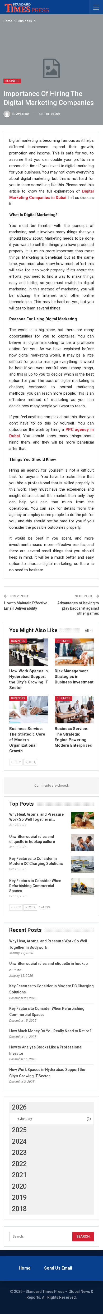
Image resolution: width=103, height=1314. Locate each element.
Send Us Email (58, 1268)
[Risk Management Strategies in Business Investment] (74, 652)
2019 (19, 1197)
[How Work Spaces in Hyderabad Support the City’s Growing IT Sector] (28, 652)
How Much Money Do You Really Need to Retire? (50, 1031)
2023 (19, 1152)
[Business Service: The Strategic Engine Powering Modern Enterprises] (74, 709)
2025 (19, 1130)
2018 (19, 1209)
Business (12, 81)
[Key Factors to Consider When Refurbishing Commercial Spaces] (82, 886)
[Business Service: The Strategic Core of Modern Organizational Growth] (28, 709)
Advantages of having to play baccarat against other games (78, 608)
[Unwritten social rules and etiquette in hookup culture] (82, 842)
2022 (19, 1164)
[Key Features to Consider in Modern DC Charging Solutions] (82, 864)
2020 (19, 1186)
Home (25, 1268)
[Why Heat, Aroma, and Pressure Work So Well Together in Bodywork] (82, 820)
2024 (19, 1141)
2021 (19, 1175)
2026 (19, 1107)
